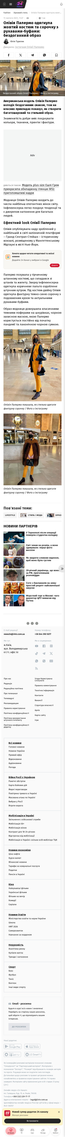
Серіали (12, 904)
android (12, 1046)
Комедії (12, 900)
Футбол (12, 975)
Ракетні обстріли (17, 781)
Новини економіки (20, 850)
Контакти (39, 695)
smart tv (12, 1054)
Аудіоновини (15, 763)
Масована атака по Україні (22, 797)
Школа (12, 922)
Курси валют (15, 858)
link (36, 646)
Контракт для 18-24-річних (22, 832)
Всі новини (15, 743)
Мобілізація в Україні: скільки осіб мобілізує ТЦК (33, 840)
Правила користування (14, 708)
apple (33, 1046)
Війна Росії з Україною (22, 777)
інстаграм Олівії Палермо (29, 47)
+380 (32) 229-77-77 (21, 1096)
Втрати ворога (16, 805)
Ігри (37, 720)
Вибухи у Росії (16, 801)
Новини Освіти (17, 914)
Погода (12, 767)
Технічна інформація (44, 691)
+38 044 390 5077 (43, 634)
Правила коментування (46, 686)
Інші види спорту (17, 987)
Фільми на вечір (17, 896)
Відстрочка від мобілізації (22, 836)
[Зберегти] (56, 55)
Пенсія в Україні (17, 874)
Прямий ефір (15, 755)
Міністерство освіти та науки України (27, 918)
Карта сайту (40, 715)
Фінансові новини (18, 862)
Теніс (11, 979)
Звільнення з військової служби (25, 819)
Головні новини (16, 747)
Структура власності (44, 705)
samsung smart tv (33, 1054)
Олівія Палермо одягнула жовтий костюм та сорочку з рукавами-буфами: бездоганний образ (46, 13)
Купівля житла (16, 952)
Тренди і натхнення (18, 957)
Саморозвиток (16, 930)
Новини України (17, 751)
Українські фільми (18, 892)
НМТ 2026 (13, 926)
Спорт (12, 966)
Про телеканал (11, 694)
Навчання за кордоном (20, 934)
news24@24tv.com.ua (14, 634)
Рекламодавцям (11, 703)
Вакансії (38, 700)
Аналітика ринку (17, 948)
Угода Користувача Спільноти (43, 680)
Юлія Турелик (17, 41)
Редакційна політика (13, 689)
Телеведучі (9, 698)
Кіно (11, 884)
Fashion (7, 13)
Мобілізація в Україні (21, 815)
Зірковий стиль (20, 13)
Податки (13, 870)
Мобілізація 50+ (16, 823)
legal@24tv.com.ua (38, 1099)
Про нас (7, 679)
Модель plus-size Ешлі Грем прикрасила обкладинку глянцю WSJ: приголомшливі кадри (31, 189)
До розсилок (19, 1027)
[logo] (19, 4)
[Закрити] (59, 1112)
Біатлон (12, 983)
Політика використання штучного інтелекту (15, 719)
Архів (37, 710)
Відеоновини (15, 759)
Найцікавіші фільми (19, 888)
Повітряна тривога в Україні (23, 793)
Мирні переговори (18, 789)
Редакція (8, 684)
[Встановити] (32, 1116)
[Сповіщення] (61, 4)
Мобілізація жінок (18, 827)
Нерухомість (16, 944)
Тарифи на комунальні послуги (24, 866)
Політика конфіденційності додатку (16, 726)
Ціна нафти (14, 854)
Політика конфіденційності (16, 713)
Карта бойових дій (18, 785)
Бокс (11, 971)
